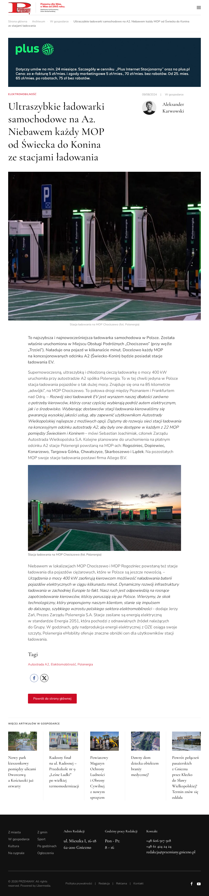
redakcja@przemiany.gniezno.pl (170, 852)
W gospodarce (174, 94)
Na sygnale (16, 853)
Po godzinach (47, 846)
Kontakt (138, 883)
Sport (41, 839)
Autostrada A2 (38, 664)
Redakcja (104, 883)
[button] (199, 7)
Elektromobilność (63, 664)
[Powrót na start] (36, 7)
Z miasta (14, 832)
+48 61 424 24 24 (158, 846)
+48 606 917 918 (158, 840)
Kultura (13, 846)
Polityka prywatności (79, 883)
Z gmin (42, 832)
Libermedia (43, 886)
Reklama (121, 883)
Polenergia (85, 664)
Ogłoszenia (45, 853)
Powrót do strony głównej (52, 698)
